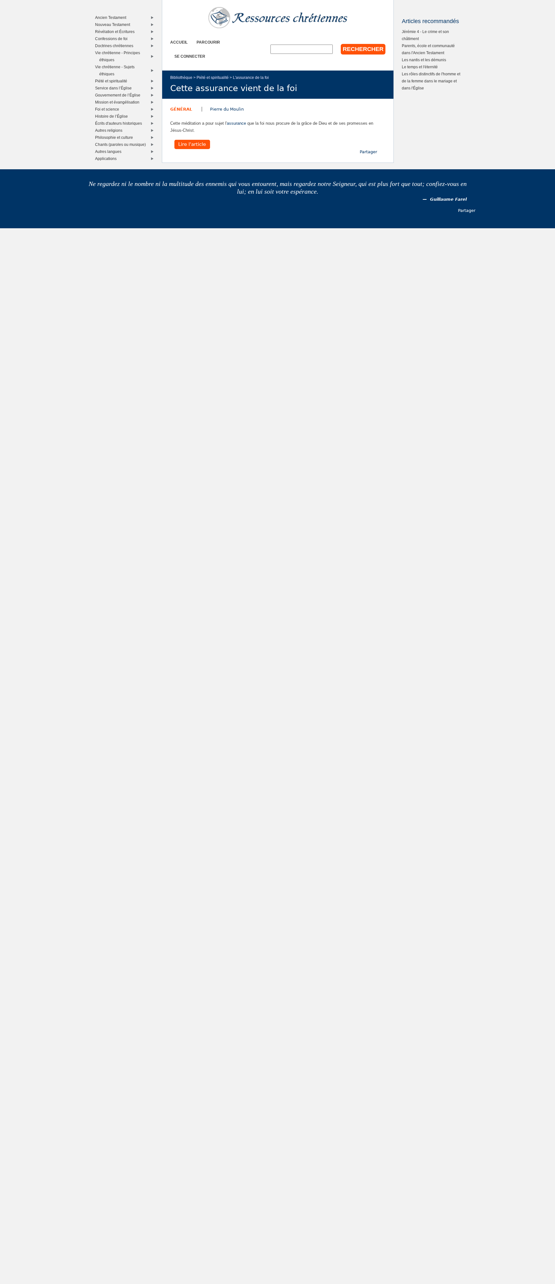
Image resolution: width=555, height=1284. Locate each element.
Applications (107, 158)
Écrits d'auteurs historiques (120, 123)
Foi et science (108, 109)
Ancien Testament (112, 17)
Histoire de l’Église (113, 116)
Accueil (179, 42)
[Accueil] (277, 17)
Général (181, 109)
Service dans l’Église (115, 88)
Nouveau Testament (114, 24)
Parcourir (208, 42)
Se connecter (189, 56)
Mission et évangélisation (119, 102)
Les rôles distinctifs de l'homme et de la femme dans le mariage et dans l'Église (431, 81)
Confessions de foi (113, 39)
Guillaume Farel (448, 199)
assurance (236, 123)
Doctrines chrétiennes (116, 46)
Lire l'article (192, 144)
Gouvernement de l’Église (119, 95)
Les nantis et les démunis (424, 60)
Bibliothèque (181, 77)
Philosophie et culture (115, 137)
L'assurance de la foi (251, 77)
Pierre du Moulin (227, 109)
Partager (368, 151)
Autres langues (110, 151)
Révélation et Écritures (116, 31)
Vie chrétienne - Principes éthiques (119, 56)
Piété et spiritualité (213, 77)
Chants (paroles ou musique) (122, 144)
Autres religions (110, 130)
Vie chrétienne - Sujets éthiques (116, 70)
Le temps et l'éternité (420, 67)
